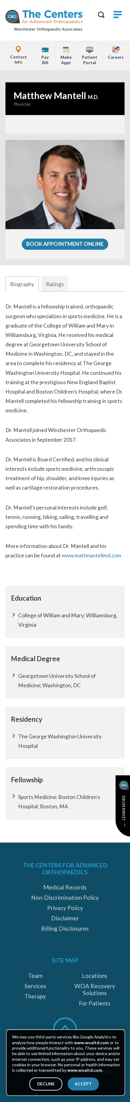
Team (35, 975)
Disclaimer (65, 918)
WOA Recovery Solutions (94, 989)
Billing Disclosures (65, 928)
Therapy (35, 996)
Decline (46, 1083)
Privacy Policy (65, 908)
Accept (83, 1083)
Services (35, 986)
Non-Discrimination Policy (65, 897)
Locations (94, 975)
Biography (22, 284)
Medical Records (65, 887)
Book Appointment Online (65, 244)
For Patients (95, 1003)
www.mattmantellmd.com (91, 555)
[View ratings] (64, 124)
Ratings (55, 284)
